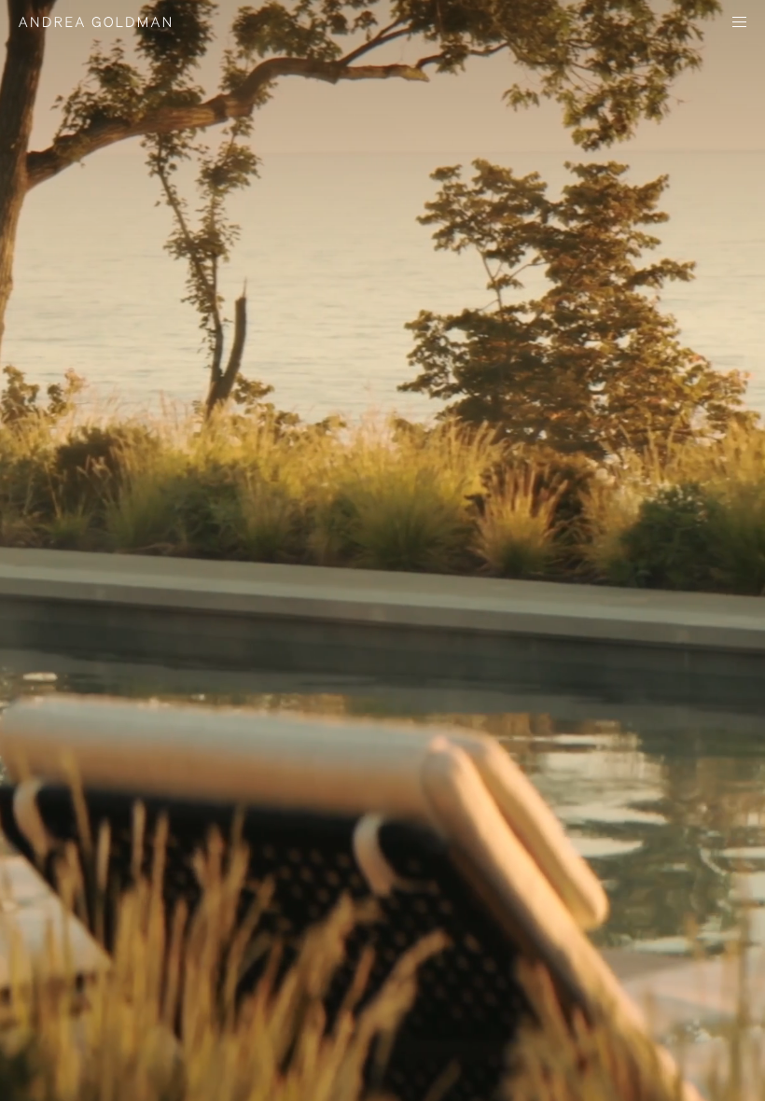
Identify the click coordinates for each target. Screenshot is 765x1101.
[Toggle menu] (739, 24)
